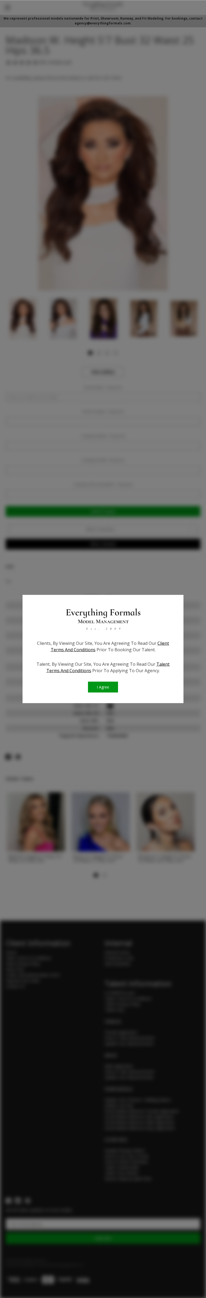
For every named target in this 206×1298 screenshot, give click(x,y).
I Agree (103, 687)
